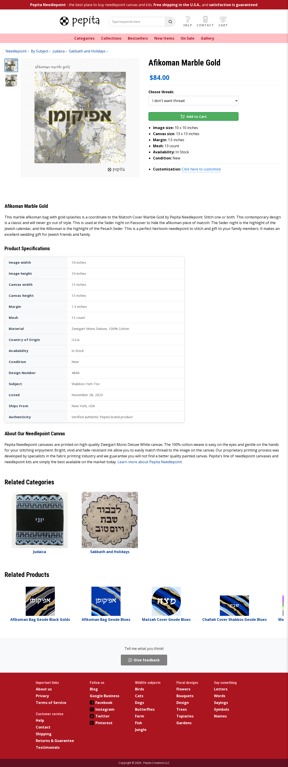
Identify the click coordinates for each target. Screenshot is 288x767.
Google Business (104, 695)
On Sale (187, 38)
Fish (138, 722)
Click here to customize (201, 169)
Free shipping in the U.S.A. (176, 4)
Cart (223, 25)
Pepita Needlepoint (48, 4)
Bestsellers (138, 38)
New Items (164, 38)
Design (182, 702)
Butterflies (145, 709)
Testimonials (48, 747)
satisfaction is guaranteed (233, 4)
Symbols (221, 709)
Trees (181, 709)
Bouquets (185, 695)
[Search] (170, 21)
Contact (205, 25)
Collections (111, 38)
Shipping (44, 733)
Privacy (42, 695)
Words (219, 695)
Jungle (140, 729)
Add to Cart (197, 116)
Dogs (139, 702)
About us (44, 689)
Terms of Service (51, 702)
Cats (139, 695)
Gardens (183, 722)
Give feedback (147, 660)
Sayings (221, 702)
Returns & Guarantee (55, 740)
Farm (139, 716)
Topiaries (185, 716)
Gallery (207, 38)
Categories (84, 38)
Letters (220, 689)
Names (220, 716)
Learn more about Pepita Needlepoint (149, 461)
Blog (94, 689)
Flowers (183, 689)
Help (187, 25)
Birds (139, 689)
